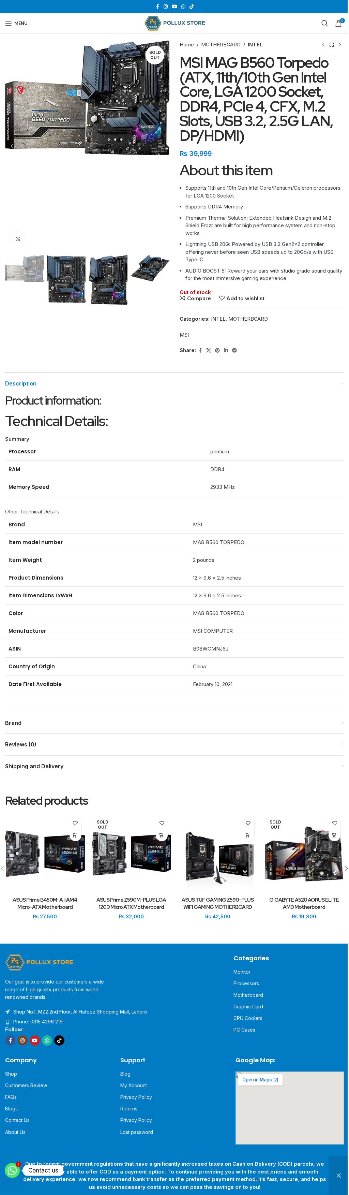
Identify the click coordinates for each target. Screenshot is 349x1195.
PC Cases (244, 1030)
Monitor (242, 972)
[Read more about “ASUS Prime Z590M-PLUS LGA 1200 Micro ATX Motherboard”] (162, 835)
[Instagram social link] (166, 6)
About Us (15, 1132)
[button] (12, 146)
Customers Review (26, 1085)
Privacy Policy (136, 1097)
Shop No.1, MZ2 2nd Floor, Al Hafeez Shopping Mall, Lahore (80, 1012)
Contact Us (17, 1120)
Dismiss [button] (339, 1175)
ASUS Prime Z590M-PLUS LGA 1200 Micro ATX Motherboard (131, 903)
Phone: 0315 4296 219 (38, 1021)
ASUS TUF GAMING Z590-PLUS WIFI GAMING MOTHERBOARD (218, 903)
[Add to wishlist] (75, 823)
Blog (125, 1074)
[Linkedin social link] (226, 350)
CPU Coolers (247, 1018)
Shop (11, 1074)
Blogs (11, 1108)
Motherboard (248, 995)
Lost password (136, 1132)
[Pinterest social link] (217, 350)
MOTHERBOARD (221, 44)
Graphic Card (248, 1006)
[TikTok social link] (191, 6)
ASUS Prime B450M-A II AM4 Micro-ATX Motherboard (45, 903)
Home (187, 44)
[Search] (325, 23)
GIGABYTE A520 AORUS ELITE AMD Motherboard (304, 903)
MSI (184, 335)
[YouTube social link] (174, 6)
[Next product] (340, 45)
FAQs (11, 1097)
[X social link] (208, 350)
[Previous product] (323, 45)
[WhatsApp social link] (183, 6)
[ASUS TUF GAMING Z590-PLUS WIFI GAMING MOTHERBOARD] (218, 854)
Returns (128, 1108)
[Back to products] (332, 45)
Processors (246, 983)
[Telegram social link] (234, 350)
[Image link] (39, 962)
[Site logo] (174, 22)
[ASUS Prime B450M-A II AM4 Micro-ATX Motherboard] (45, 854)
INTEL (255, 44)
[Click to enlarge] (18, 239)
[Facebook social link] (157, 6)
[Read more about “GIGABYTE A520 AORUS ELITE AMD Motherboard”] (334, 835)
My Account (133, 1085)
